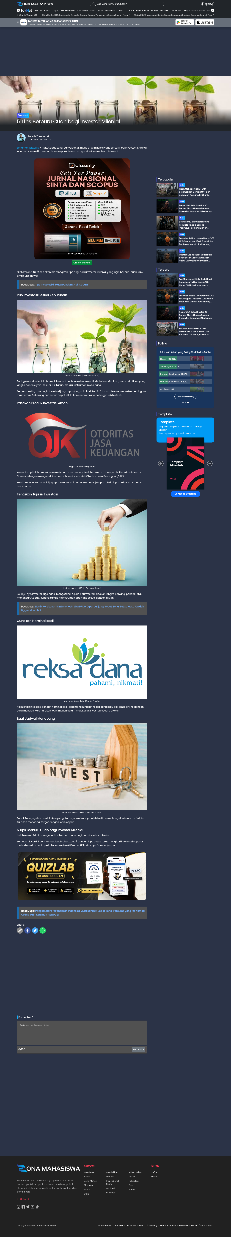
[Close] (175, 596)
